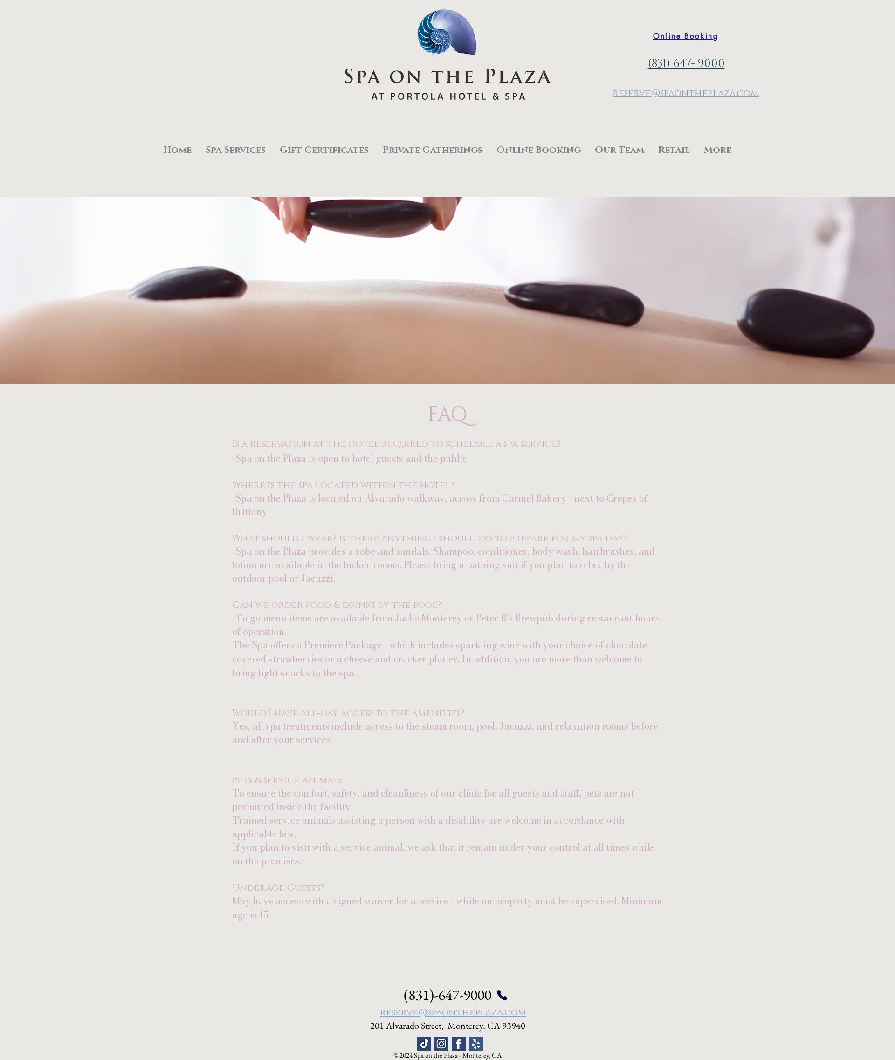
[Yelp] (476, 1044)
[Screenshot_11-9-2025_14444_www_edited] (424, 1044)
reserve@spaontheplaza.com (686, 93)
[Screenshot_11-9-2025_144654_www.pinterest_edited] (459, 1044)
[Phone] (502, 995)
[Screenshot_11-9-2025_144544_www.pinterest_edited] (441, 1044)
